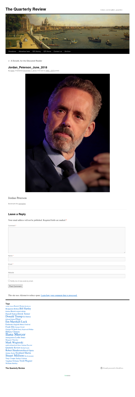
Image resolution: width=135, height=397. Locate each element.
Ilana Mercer (15, 334)
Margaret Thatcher (12, 340)
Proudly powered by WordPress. (113, 368)
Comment (12, 225)
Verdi (22, 360)
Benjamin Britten (12, 308)
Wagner (28, 360)
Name (11, 255)
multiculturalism (11, 345)
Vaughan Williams (12, 361)
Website (11, 272)
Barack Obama (19, 306)
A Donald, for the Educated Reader (25, 60)
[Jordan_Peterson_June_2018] (67, 133)
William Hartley (12, 363)
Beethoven (28, 306)
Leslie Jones (20, 337)
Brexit (13, 311)
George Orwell (19, 327)
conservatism (21, 311)
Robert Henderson (14, 350)
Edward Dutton (10, 319)
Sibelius (8, 353)
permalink (22, 203)
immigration (10, 337)
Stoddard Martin (23, 352)
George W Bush (11, 329)
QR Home (47, 51)
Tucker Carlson (21, 358)
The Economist (28, 356)
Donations (12, 51)
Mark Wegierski (14, 342)
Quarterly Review (13, 347)
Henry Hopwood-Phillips (25, 329)
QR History (36, 51)
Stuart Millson (15, 355)
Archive (67, 51)
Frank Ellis (10, 326)
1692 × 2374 (50, 70)
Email (10, 264)
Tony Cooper (10, 358)
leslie (12, 70)
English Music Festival (22, 324)
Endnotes (9, 324)
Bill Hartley (25, 308)
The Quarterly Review (26, 9)
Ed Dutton (27, 316)
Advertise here (24, 51)
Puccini (29, 345)
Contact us (58, 51)
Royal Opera (28, 350)
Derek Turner (24, 313)
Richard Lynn (25, 348)
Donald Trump (14, 316)
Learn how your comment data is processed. (59, 295)
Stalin (13, 353)
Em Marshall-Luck (16, 321)
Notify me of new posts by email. (21, 281)
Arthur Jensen (9, 306)
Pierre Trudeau (21, 345)
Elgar (18, 318)
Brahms (8, 311)
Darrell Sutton (11, 313)
